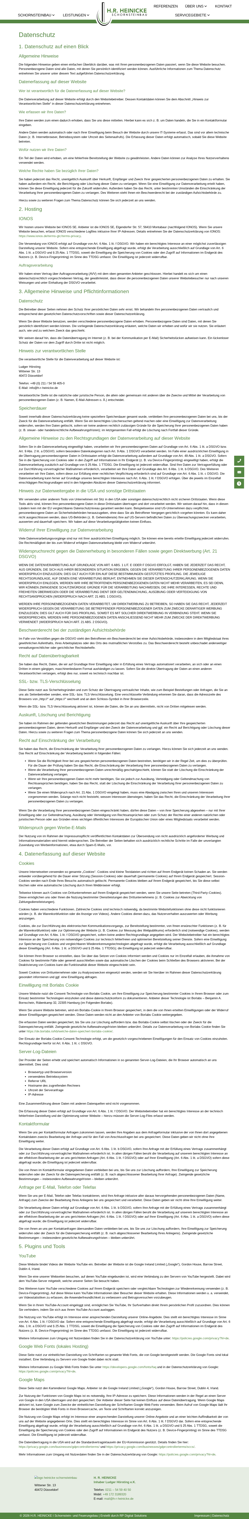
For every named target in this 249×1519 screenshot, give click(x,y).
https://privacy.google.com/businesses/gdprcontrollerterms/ (59, 1447)
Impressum (202, 1515)
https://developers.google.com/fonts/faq (129, 1367)
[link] (36, 15)
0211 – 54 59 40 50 (118, 1490)
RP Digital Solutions (133, 1515)
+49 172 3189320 (114, 1494)
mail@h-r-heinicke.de (118, 1498)
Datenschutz (220, 1515)
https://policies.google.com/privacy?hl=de (200, 1338)
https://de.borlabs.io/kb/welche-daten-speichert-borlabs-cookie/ (69, 1031)
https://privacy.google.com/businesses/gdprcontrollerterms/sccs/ (150, 1447)
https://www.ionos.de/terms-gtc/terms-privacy (50, 236)
